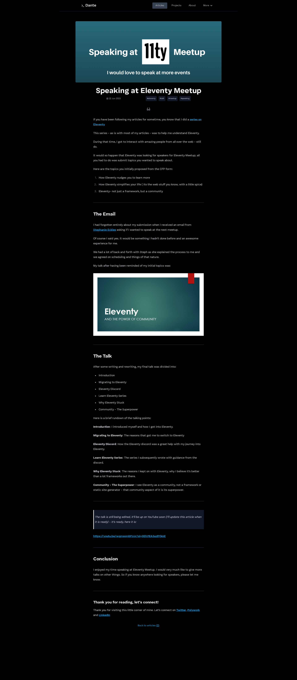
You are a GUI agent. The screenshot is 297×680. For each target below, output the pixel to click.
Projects (176, 5)
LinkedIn (104, 615)
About (192, 5)
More (206, 5)
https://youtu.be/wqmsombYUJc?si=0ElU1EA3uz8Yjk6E (129, 536)
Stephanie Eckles (104, 230)
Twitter (181, 610)
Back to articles (147, 625)
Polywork (193, 610)
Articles (159, 5)
